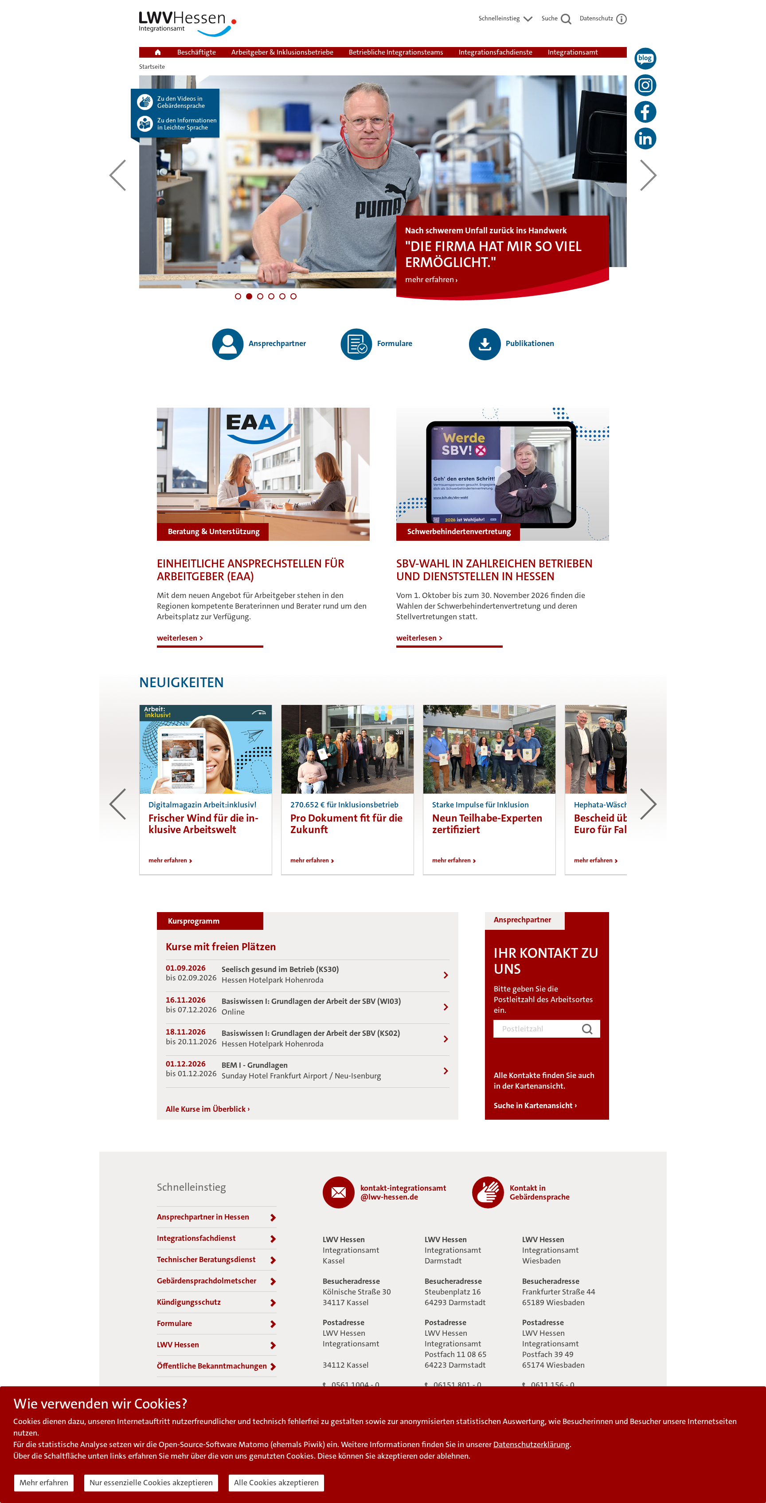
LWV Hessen (178, 1344)
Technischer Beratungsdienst (206, 1259)
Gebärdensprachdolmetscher (206, 1280)
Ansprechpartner (276, 343)
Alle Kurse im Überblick (208, 1109)
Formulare (393, 343)
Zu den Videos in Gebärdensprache (181, 102)
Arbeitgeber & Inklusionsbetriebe (282, 52)
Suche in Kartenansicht (535, 1105)
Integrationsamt (573, 52)
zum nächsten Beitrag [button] (648, 804)
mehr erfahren (429, 279)
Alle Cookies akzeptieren (276, 1482)
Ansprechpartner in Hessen (203, 1217)
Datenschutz (597, 18)
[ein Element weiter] (648, 175)
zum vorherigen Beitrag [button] (117, 804)
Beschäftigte (196, 52)
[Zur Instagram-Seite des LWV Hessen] (645, 85)
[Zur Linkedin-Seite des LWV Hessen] (645, 138)
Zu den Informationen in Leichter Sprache (187, 123)
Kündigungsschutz (189, 1302)
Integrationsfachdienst (196, 1238)
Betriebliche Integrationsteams (396, 52)
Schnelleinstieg (500, 18)
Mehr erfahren (44, 1482)
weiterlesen (180, 638)
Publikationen (529, 343)
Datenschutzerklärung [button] (531, 1444)
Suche (550, 18)
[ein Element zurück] (117, 175)
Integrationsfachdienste (495, 52)
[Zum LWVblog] (645, 58)
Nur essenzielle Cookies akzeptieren (151, 1482)
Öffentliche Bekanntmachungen (212, 1366)
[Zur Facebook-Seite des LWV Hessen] (645, 112)
